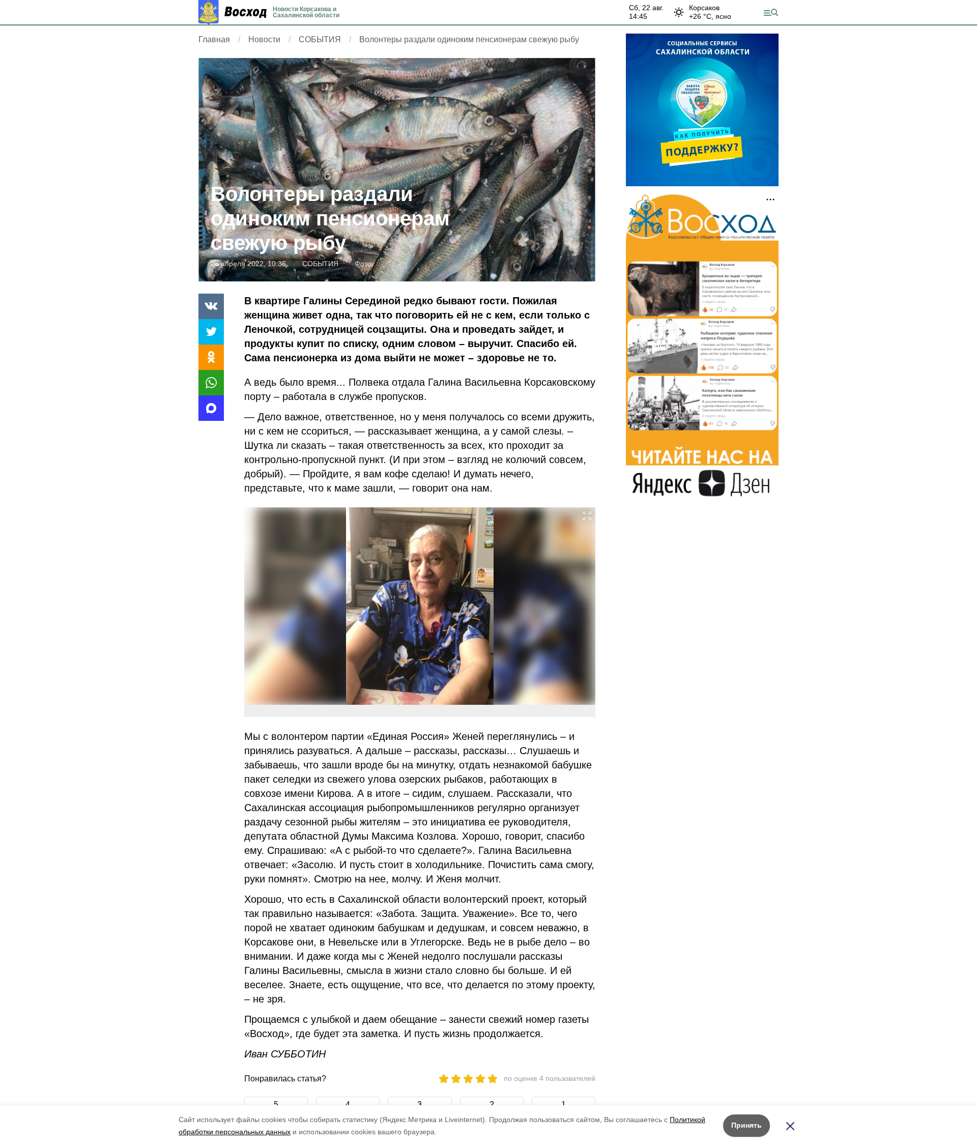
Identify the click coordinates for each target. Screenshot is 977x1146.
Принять (746, 1125)
